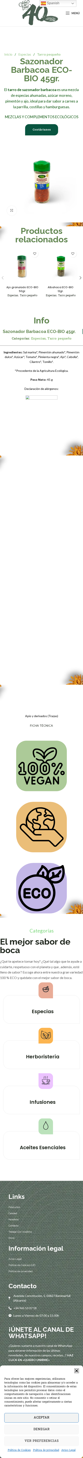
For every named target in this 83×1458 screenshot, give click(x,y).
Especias (25, 54)
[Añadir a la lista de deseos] (34, 253)
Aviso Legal (68, 1450)
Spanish (52, 3)
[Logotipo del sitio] (37, 13)
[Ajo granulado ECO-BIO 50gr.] (22, 266)
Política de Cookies (19, 1450)
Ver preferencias (41, 1441)
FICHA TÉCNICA (41, 725)
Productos (14, 1207)
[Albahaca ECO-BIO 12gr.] (61, 266)
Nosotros (14, 1219)
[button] (76, 1371)
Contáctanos (42, 130)
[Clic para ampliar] (12, 210)
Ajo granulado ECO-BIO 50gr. (22, 289)
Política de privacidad (46, 1450)
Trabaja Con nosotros (20, 1231)
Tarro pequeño (49, 54)
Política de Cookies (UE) (22, 1265)
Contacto (14, 1225)
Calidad (13, 1213)
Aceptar (41, 1417)
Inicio (8, 54)
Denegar (41, 1429)
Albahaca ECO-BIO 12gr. (60, 289)
